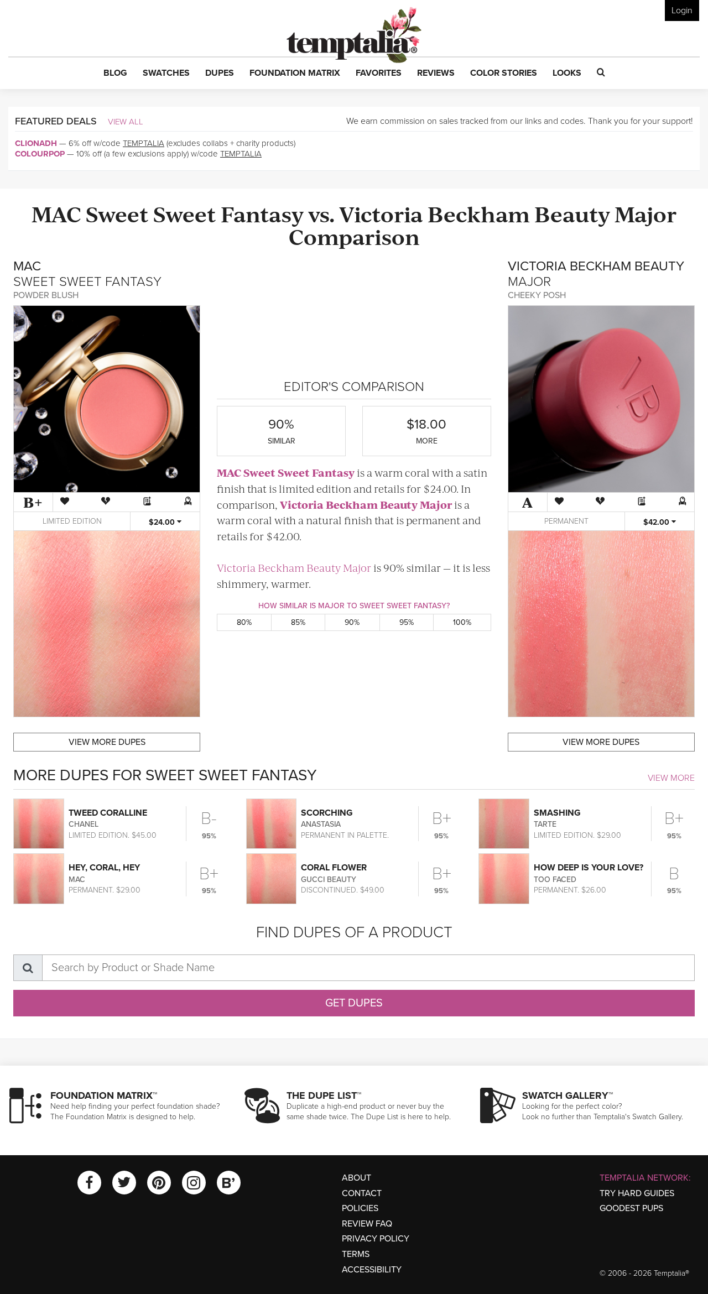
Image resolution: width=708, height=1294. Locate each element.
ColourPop (40, 154)
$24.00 (163, 522)
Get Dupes (354, 1003)
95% (406, 622)
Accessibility (372, 1269)
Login (682, 10)
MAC (56, 213)
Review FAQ (367, 1223)
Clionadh (36, 143)
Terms (355, 1254)
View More (671, 778)
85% (298, 622)
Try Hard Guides (637, 1193)
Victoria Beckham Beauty (474, 213)
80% (244, 622)
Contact (362, 1193)
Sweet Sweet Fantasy (195, 213)
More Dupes (107, 742)
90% (352, 622)
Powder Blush (46, 295)
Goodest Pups (631, 1208)
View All (125, 122)
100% (462, 622)
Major (645, 213)
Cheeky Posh (537, 295)
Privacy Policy (375, 1238)
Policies (360, 1208)
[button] (115, 74)
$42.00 (657, 522)
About (356, 1177)
